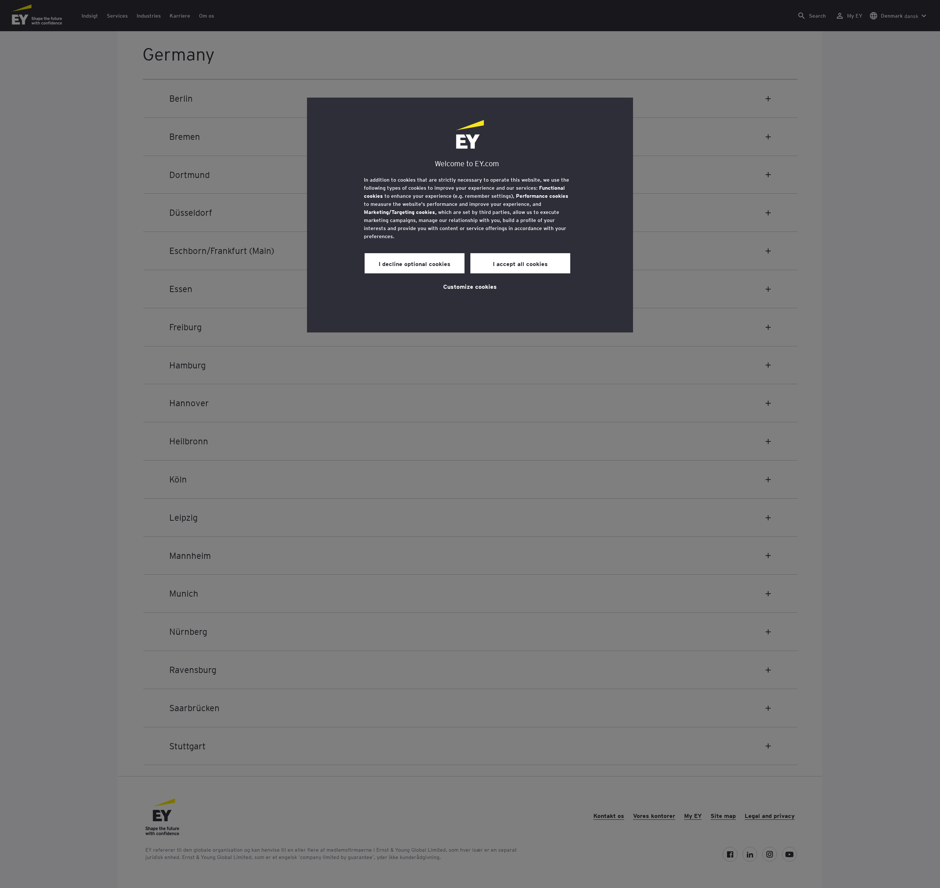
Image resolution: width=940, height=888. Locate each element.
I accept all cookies (520, 263)
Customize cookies (470, 286)
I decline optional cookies (415, 263)
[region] (470, 215)
